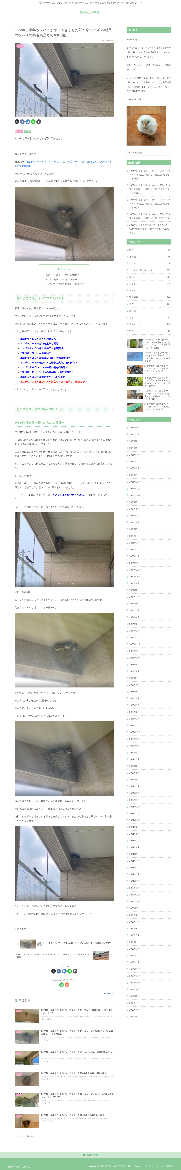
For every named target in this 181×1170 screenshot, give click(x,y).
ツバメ (19, 131)
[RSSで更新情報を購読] (67, 984)
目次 (60, 269)
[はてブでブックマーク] (27, 121)
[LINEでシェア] (33, 121)
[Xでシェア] (17, 121)
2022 (29, 131)
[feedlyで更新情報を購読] (61, 984)
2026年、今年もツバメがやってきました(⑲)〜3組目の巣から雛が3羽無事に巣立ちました (149, 229)
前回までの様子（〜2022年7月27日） (64, 275)
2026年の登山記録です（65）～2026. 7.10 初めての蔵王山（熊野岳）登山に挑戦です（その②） (149, 203)
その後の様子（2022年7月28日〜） (63, 279)
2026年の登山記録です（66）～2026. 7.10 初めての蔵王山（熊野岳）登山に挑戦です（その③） (149, 189)
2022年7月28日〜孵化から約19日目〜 (66, 283)
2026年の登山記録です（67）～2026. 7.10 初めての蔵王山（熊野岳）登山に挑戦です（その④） (149, 174)
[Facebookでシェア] (22, 121)
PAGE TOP (91, 1155)
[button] (38, 121)
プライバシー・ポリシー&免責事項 (158, 1166)
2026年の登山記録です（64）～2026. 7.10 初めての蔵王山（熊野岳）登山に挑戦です (149, 216)
